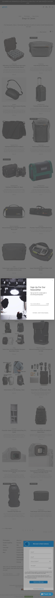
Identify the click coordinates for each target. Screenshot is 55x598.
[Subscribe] (47, 304)
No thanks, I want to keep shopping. (40, 312)
